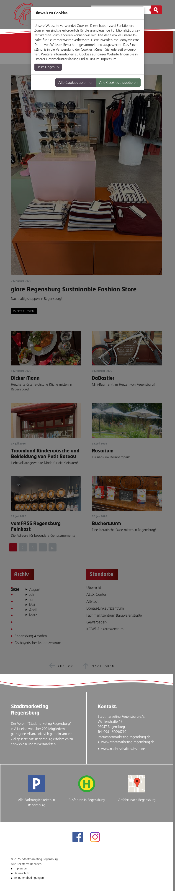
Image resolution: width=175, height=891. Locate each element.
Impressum (108, 59)
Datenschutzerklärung (62, 59)
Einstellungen (45, 67)
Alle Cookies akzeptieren (118, 82)
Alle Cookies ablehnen (75, 82)
